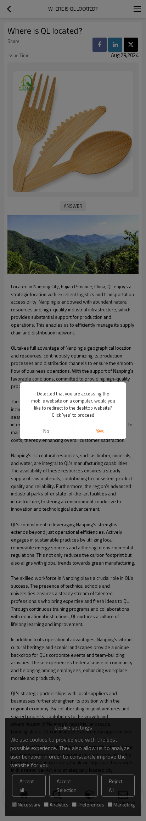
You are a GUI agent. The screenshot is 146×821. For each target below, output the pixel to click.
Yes (100, 431)
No (46, 431)
